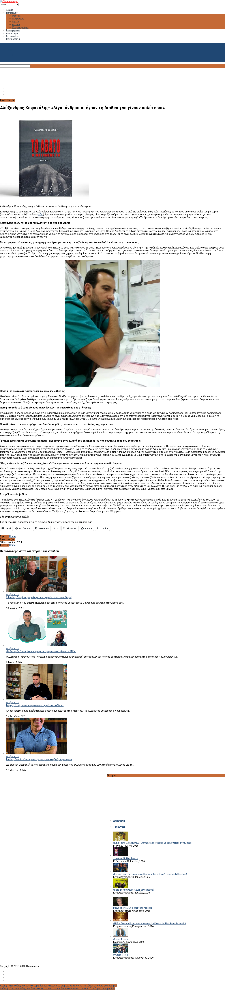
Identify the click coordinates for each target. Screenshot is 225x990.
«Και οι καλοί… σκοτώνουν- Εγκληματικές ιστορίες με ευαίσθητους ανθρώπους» (153, 842)
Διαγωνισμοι (12, 33)
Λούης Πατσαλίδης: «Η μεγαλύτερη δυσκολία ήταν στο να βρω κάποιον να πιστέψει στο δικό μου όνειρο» (58, 985)
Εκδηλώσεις (18, 18)
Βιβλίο (15, 21)
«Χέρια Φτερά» (120, 939)
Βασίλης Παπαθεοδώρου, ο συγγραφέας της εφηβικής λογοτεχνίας (39, 759)
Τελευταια (119, 826)
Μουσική (16, 15)
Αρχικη (9, 9)
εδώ (40, 214)
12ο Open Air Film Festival (125, 858)
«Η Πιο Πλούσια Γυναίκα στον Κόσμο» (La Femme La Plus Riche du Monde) (149, 923)
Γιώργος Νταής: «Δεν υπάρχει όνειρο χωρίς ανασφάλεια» (35, 705)
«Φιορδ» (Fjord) (120, 954)
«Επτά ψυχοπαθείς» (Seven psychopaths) (133, 889)
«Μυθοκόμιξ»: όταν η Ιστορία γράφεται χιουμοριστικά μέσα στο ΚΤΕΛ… (41, 651)
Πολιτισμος (12, 12)
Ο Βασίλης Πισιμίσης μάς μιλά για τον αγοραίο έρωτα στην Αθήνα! (38, 597)
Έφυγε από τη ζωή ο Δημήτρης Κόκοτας (132, 907)
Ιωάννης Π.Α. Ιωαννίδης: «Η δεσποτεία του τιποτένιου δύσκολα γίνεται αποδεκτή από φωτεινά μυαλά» (57, 988)
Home (12, 536)
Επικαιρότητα (13, 39)
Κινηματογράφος (20, 27)
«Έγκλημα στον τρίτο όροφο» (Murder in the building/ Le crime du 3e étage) (150, 874)
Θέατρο (16, 24)
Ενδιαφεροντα (13, 30)
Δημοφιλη (119, 820)
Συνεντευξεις (13, 36)
